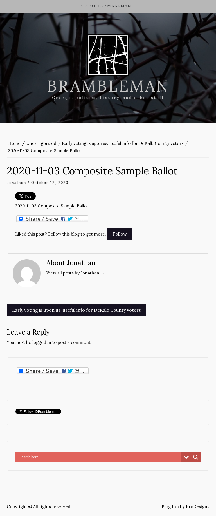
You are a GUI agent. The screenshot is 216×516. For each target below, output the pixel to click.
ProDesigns (197, 506)
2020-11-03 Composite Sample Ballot (51, 206)
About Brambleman (105, 6)
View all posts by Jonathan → (75, 273)
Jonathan (16, 183)
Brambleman (108, 86)
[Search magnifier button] (196, 457)
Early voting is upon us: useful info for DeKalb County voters (76, 310)
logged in (41, 342)
